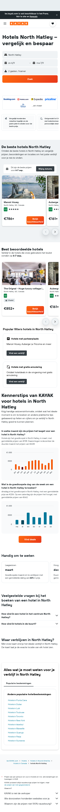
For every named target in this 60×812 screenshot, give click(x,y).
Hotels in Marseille (16, 728)
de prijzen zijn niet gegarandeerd (17, 785)
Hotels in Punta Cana (17, 700)
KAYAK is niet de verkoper (17, 793)
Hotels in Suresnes (16, 740)
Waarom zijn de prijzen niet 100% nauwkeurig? (28, 803)
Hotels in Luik (14, 708)
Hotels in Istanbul (15, 724)
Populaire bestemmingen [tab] (18, 683)
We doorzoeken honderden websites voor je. (27, 798)
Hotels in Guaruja (15, 732)
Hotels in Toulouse (16, 712)
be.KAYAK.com (12, 761)
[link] (17, 353)
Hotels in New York (16, 720)
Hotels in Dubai (15, 704)
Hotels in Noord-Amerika (40, 761)
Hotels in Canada (20, 763)
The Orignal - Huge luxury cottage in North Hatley (24, 288)
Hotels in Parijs (14, 736)
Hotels (24, 761)
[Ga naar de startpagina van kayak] (19, 23)
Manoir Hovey (11, 202)
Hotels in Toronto (15, 716)
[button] (57, 15)
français (33, 16)
